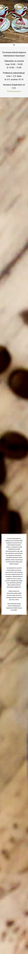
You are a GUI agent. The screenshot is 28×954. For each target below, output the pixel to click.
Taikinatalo (14, 22)
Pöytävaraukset (14, 91)
